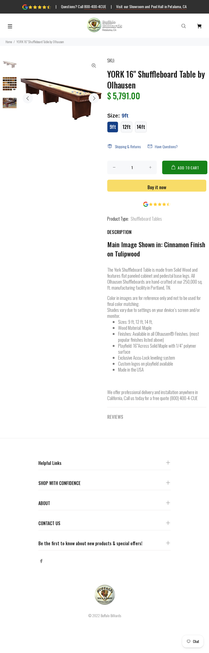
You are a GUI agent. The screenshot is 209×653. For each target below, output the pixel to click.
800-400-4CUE (95, 6)
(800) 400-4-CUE (184, 398)
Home (8, 41)
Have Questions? (166, 146)
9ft (113, 126)
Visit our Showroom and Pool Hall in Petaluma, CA (151, 6)
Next (94, 98)
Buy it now (156, 187)
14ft (141, 126)
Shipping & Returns (128, 146)
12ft (126, 126)
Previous (28, 98)
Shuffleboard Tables (146, 218)
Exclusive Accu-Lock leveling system (146, 357)
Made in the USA (131, 369)
